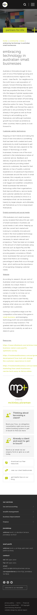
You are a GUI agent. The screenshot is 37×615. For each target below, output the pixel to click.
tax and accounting (10, 506)
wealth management (11, 511)
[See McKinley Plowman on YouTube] (11, 583)
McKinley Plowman (19, 402)
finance (6, 522)
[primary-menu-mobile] (33, 4)
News (22, 41)
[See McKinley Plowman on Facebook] (4, 583)
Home (5, 41)
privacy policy (9, 603)
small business (9, 317)
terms (19, 603)
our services (8, 502)
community (13, 41)
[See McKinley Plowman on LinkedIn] (8, 583)
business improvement (11, 517)
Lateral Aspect (22, 610)
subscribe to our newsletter (14, 587)
